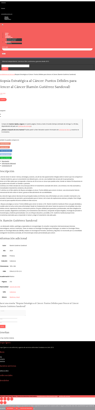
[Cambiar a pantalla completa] (4, 399)
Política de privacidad (26, 408)
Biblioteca (5, 74)
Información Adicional (9, 163)
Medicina (12, 297)
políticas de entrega (24, 126)
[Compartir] (8, 399)
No (16, 408)
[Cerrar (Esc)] (11, 399)
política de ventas (64, 396)
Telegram (3, 8)
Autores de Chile (15, 287)
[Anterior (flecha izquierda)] (1, 402)
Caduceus (12, 74)
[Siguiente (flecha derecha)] (4, 402)
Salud (18, 297)
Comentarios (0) (7, 166)
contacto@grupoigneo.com (6, 14)
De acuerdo (10, 408)
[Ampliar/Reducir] (1, 399)
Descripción (5, 161)
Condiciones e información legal (47, 396)
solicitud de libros (64, 130)
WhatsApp (3, 2)
